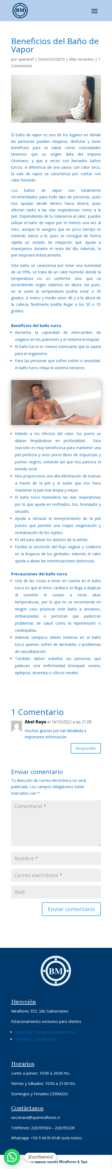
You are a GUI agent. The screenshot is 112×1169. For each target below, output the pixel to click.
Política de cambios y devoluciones (45, 1032)
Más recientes (81, 59)
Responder (85, 748)
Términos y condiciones (36, 1039)
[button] (12, 1157)
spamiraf (26, 59)
